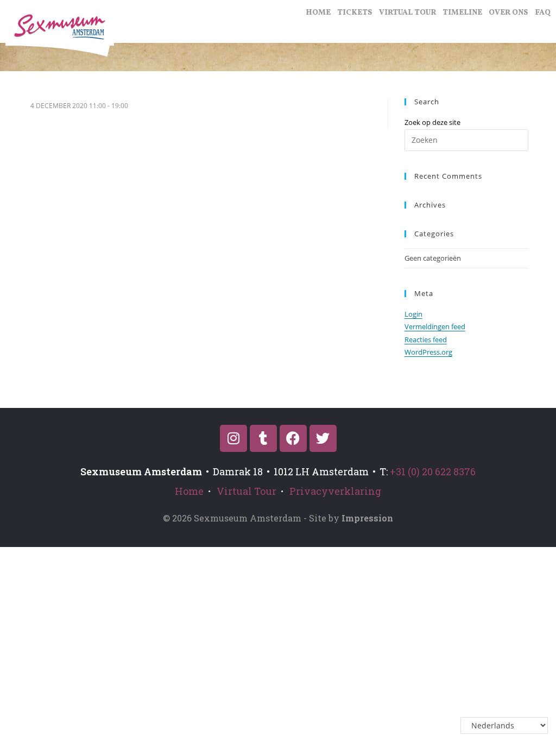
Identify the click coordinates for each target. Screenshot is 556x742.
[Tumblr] (263, 438)
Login (413, 314)
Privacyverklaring (335, 491)
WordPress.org (428, 352)
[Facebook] (293, 438)
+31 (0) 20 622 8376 (433, 471)
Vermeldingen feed (435, 326)
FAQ (543, 13)
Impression (367, 518)
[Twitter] (323, 438)
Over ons (508, 13)
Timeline (462, 13)
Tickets (354, 13)
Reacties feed (426, 339)
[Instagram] (233, 438)
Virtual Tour (407, 13)
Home (318, 13)
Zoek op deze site (432, 122)
